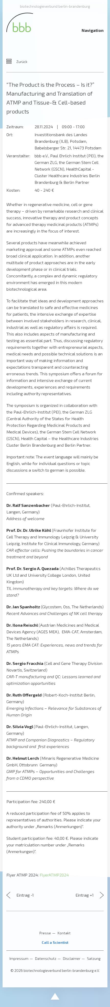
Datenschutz (45, 958)
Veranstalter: (18, 155)
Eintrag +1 (85, 895)
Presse (45, 933)
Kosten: (13, 190)
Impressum (18, 958)
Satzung (94, 958)
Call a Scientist (55, 942)
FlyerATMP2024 (54, 874)
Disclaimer (71, 958)
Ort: (9, 134)
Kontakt (64, 933)
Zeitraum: (15, 126)
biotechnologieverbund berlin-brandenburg (55, 6)
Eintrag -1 (24, 895)
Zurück (21, 61)
